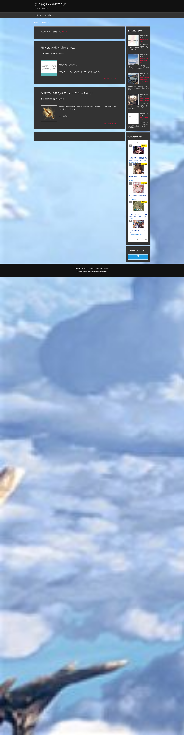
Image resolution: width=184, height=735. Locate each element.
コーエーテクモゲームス (136, 234)
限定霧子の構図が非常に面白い (144, 99)
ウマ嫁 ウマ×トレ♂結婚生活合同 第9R (138, 178)
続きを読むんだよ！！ (111, 78)
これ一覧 (64, 32)
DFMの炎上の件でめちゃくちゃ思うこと (144, 60)
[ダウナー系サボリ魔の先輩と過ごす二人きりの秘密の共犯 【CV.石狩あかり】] (138, 187)
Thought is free (102, 271)
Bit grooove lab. (133, 162)
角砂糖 (131, 181)
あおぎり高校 (133, 199)
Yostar (131, 218)
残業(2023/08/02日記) (144, 40)
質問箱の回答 (60, 54)
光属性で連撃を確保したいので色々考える (67, 93)
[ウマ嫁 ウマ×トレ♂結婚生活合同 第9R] (138, 169)
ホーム (38, 22)
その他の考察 (60, 99)
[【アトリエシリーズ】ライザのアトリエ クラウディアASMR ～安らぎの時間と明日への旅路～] (138, 224)
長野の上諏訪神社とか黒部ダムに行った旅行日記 (144, 80)
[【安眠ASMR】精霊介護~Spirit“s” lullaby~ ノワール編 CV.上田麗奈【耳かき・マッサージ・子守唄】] (138, 150)
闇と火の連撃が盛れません (58, 48)
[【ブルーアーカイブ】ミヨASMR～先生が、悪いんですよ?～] (138, 206)
